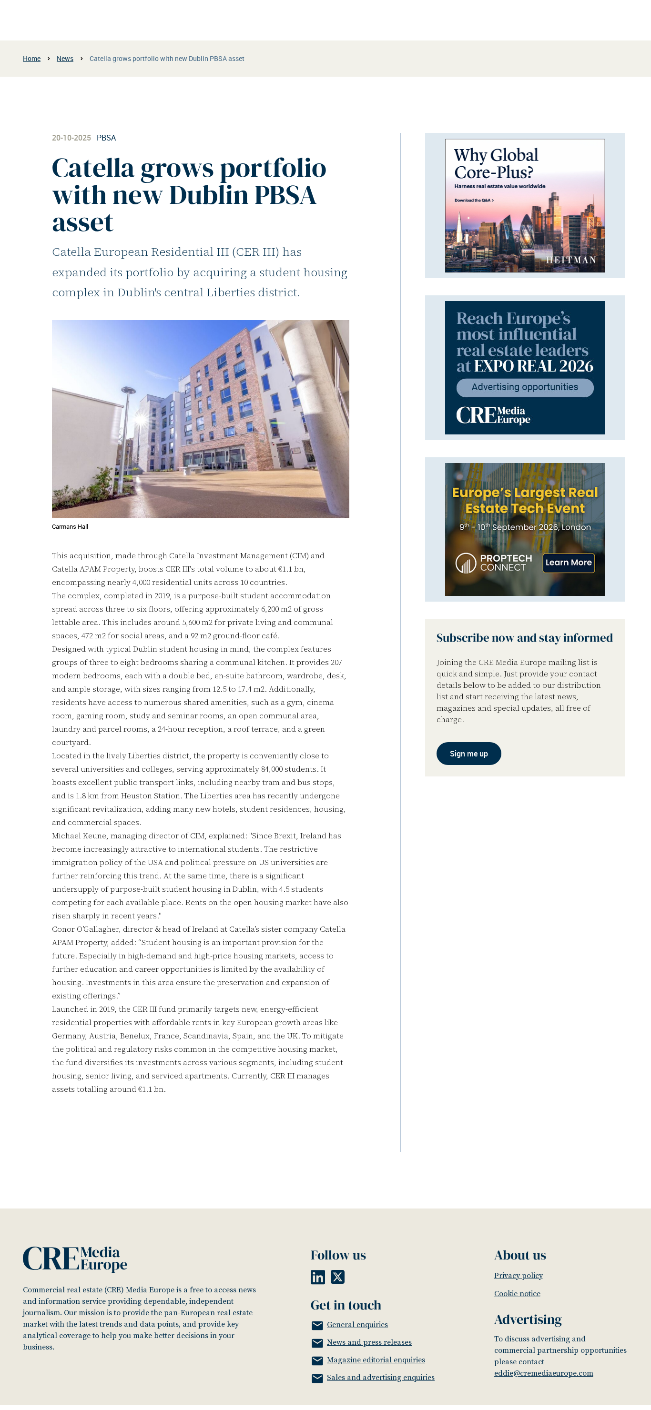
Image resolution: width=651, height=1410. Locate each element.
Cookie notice (517, 1294)
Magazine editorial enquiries (376, 1360)
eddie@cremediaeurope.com (543, 1373)
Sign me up (469, 754)
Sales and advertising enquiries (381, 1377)
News (65, 58)
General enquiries (357, 1324)
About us (520, 1255)
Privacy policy (518, 1275)
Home (32, 58)
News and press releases (369, 1342)
